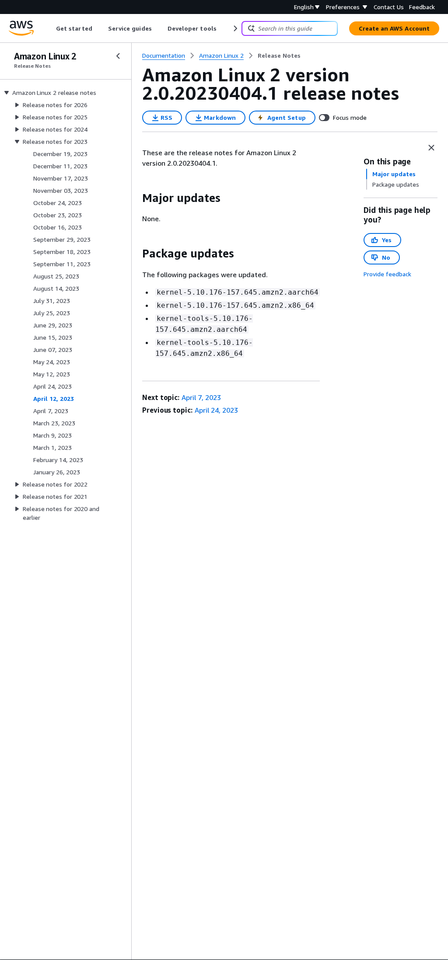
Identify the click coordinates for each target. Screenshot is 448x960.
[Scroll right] (234, 28)
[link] (279, 55)
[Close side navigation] (118, 56)
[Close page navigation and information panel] (431, 148)
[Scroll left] (49, 28)
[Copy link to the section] (135, 198)
